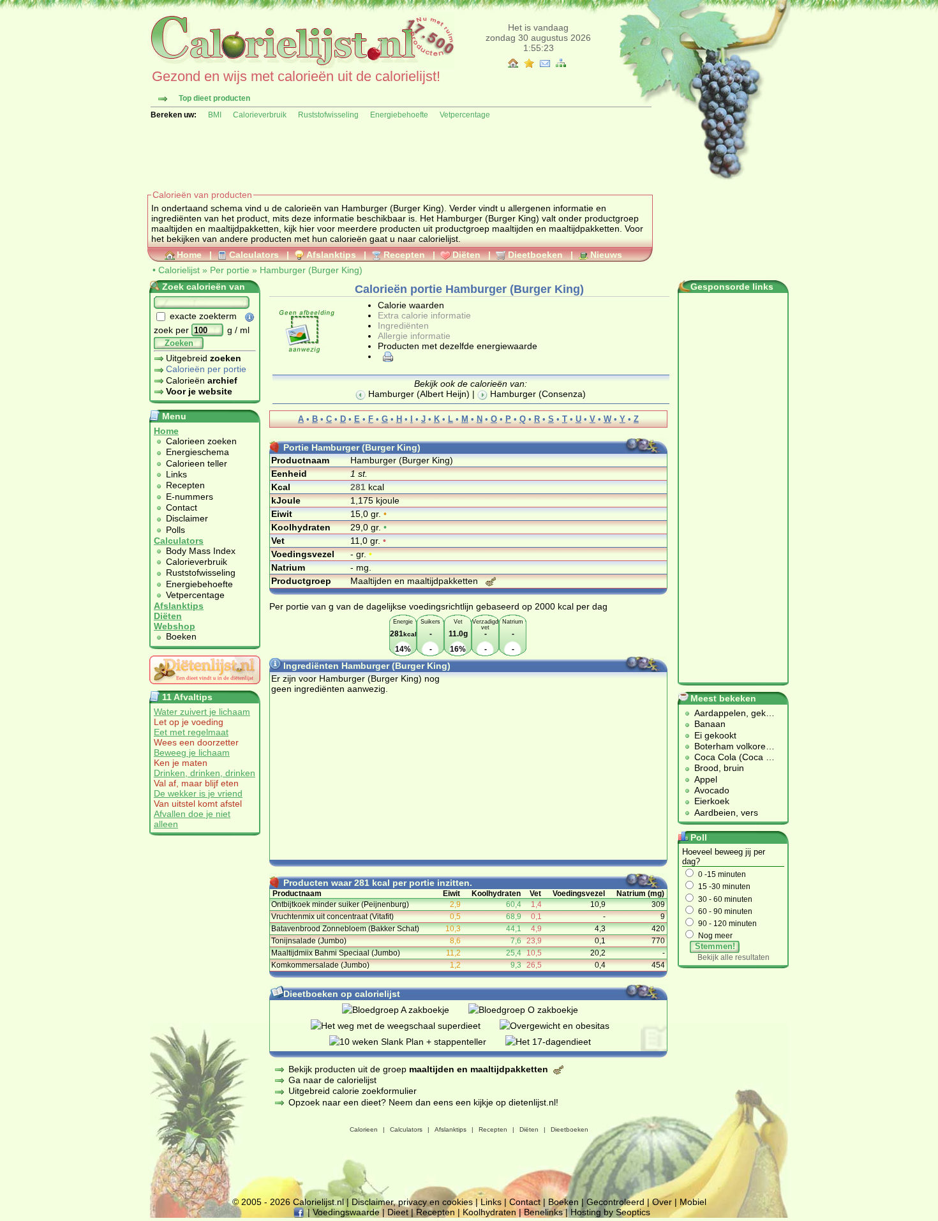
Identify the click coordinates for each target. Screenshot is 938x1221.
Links (176, 474)
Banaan (710, 724)
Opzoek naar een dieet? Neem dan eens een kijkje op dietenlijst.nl (422, 1102)
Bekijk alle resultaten (733, 957)
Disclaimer (187, 518)
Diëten (466, 255)
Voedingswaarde (346, 1212)
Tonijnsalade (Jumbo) (308, 940)
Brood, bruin (719, 768)
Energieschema (197, 452)
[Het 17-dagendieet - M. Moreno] (557, 1042)
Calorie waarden (411, 305)
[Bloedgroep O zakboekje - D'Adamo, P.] (532, 1010)
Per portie (229, 270)
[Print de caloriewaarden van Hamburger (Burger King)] (386, 356)
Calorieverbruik (260, 114)
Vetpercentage (465, 114)
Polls (175, 530)
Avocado (711, 790)
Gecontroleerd (615, 1202)
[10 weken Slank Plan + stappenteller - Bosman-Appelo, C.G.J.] (417, 1042)
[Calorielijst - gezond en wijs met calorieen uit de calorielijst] (300, 65)
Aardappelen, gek (730, 713)
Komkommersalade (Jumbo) (320, 965)
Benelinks (543, 1212)
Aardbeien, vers (726, 812)
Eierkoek (711, 801)
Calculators (254, 255)
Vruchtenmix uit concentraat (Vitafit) (332, 916)
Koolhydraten (489, 1212)
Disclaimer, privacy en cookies (412, 1202)
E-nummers (189, 496)
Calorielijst (179, 270)
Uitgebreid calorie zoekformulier (352, 1091)
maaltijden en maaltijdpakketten (215, 228)
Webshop (174, 626)
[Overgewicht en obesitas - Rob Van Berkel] (564, 1026)
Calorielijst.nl (318, 1202)
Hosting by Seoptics (610, 1212)
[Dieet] (204, 687)
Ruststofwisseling (328, 114)
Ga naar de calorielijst (332, 1080)
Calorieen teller (196, 463)
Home (189, 255)
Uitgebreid (203, 358)
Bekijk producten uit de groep (418, 1069)
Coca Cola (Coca (730, 757)
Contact (181, 507)
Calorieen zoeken (201, 441)
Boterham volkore (730, 746)
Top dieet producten (214, 98)
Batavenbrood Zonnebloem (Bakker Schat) (345, 928)
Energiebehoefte (399, 114)
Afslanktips (331, 255)
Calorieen (364, 1129)
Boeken (181, 636)
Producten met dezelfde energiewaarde (457, 346)
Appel (705, 779)
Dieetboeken (535, 255)
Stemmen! (715, 946)
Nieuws (606, 255)
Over (662, 1202)
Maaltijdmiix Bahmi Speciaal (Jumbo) (335, 952)
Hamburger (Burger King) (311, 270)
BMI (214, 114)
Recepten (404, 255)
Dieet (397, 1212)
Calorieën (201, 380)
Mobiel (693, 1202)
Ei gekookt (715, 735)
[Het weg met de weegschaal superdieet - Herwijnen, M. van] (405, 1026)
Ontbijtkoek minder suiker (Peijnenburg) (340, 904)
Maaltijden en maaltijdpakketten (415, 581)
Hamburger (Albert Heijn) (418, 394)
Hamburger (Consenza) (537, 394)
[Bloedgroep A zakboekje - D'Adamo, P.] (405, 1010)
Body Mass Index (200, 551)
